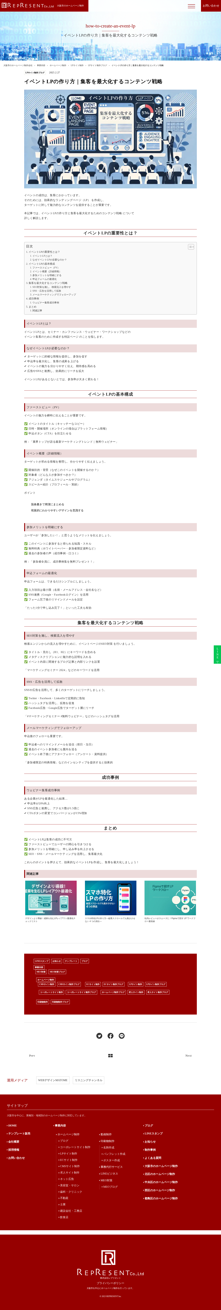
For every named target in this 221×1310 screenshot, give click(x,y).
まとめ (32, 306)
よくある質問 (153, 1157)
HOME (12, 1125)
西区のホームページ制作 (160, 1190)
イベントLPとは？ (42, 256)
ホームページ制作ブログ (113, 992)
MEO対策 (41, 972)
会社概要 (13, 1141)
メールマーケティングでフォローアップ (54, 294)
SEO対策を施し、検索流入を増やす (51, 287)
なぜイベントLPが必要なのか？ (49, 259)
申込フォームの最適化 (44, 279)
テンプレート (71, 961)
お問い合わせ (16, 1157)
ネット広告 (67, 1178)
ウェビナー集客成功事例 (45, 302)
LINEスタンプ (41, 961)
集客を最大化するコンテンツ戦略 (48, 282)
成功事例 (34, 298)
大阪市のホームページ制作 (161, 1166)
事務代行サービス (112, 1166)
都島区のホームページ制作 (161, 1198)
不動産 (64, 1198)
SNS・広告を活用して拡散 (46, 291)
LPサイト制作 (135, 984)
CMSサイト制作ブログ (69, 984)
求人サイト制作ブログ (157, 992)
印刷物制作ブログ (60, 1002)
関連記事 (37, 310)
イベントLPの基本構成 (42, 263)
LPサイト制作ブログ (155, 984)
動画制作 (106, 1134)
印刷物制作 (42, 1002)
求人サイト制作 (136, 992)
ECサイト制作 (93, 984)
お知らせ (56, 961)
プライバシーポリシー (110, 1283)
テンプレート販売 (19, 1133)
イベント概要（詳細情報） (46, 271)
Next (188, 1055)
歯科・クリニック (71, 1191)
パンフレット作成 (114, 1153)
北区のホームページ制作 (160, 1173)
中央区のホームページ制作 (161, 1182)
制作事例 (150, 1149)
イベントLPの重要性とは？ (44, 251)
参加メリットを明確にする (46, 275)
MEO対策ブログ (57, 972)
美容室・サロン (69, 1185)
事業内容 (39, 967)
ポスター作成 (111, 1160)
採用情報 (13, 1149)
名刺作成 (108, 1147)
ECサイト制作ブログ (113, 984)
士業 (63, 1204)
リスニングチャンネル (88, 1080)
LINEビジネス (109, 1173)
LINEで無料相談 (217, 654)
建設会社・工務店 (71, 1210)
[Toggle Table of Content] (189, 247)
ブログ (84, 961)
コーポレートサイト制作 (51, 992)
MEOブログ (110, 1186)
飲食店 (64, 1217)
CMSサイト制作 (46, 984)
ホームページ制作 (45, 980)
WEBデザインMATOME (53, 1080)
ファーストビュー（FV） (46, 267)
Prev (32, 1055)
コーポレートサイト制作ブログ (81, 992)
